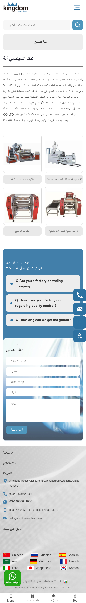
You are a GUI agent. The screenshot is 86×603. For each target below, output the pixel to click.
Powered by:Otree (25, 587)
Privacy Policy (44, 587)
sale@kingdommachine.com (25, 518)
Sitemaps (59, 587)
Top (75, 598)
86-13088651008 (20, 501)
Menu (11, 598)
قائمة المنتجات (32, 598)
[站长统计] (65, 582)
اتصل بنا (54, 598)
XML (68, 587)
